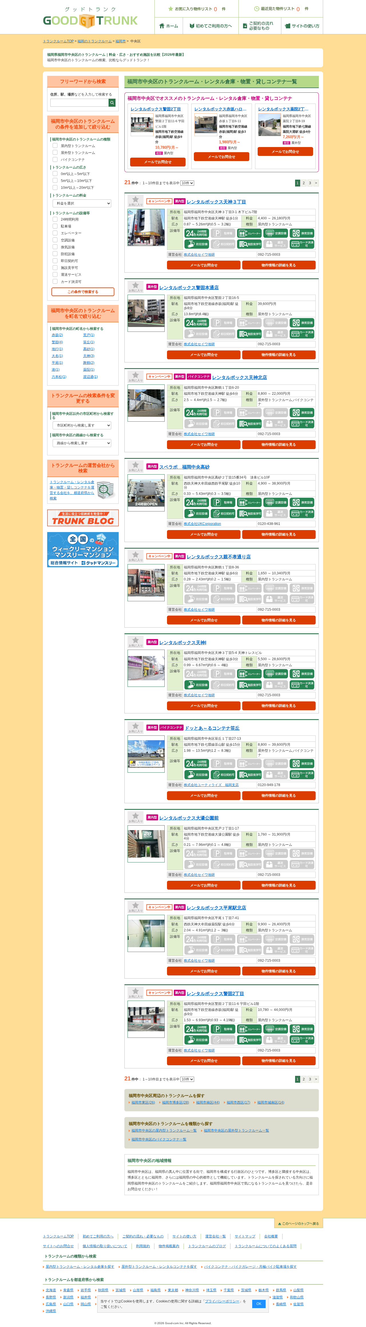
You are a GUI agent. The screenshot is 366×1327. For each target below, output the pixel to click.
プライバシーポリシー (222, 1301)
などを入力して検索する (81, 94)
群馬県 (281, 1290)
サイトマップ (245, 1236)
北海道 (51, 1290)
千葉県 (229, 1290)
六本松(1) (59, 377)
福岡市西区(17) (238, 1102)
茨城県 (246, 1290)
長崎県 (281, 1304)
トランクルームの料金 (69, 195)
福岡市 (121, 41)
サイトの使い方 (184, 1236)
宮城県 (121, 1290)
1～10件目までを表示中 (161, 183)
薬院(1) (88, 370)
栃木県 (263, 1290)
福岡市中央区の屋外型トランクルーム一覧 (236, 1130)
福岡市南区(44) (208, 1102)
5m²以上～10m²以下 (76, 181)
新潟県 (68, 1297)
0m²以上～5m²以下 (75, 174)
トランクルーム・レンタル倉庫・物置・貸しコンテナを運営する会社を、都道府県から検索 (72, 490)
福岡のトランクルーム (94, 41)
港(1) (55, 370)
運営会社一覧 (215, 1236)
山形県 (138, 1290)
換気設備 (68, 247)
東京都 (173, 1290)
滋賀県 (277, 1297)
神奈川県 (192, 1290)
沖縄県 (51, 1311)
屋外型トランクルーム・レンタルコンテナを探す (159, 1267)
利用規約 (143, 1246)
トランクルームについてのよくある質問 (266, 1246)
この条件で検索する (82, 292)
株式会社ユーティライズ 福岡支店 (211, 785)
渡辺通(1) (90, 377)
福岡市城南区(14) (270, 1102)
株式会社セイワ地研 (199, 255)
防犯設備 (68, 254)
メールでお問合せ (158, 162)
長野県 (51, 1297)
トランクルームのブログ (207, 1246)
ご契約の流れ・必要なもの (143, 1236)
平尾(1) (57, 363)
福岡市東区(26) (143, 1102)
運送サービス (71, 275)
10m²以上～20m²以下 (77, 188)
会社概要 (271, 1236)
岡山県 (86, 1304)
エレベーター (71, 233)
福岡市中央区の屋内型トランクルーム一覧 (164, 1130)
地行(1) (57, 349)
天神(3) (88, 356)
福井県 (86, 1297)
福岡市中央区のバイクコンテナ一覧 (159, 1139)
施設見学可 (69, 268)
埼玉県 (211, 1290)
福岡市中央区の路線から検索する (78, 435)
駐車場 (66, 226)
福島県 (155, 1290)
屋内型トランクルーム (78, 146)
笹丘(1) (88, 342)
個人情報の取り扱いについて (105, 1246)
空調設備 (68, 240)
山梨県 (298, 1290)
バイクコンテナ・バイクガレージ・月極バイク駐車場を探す (250, 1267)
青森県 (68, 1290)
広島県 (51, 1304)
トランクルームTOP (58, 41)
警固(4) (57, 342)
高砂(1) (88, 349)
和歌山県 (297, 1297)
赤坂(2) (57, 335)
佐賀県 (298, 1304)
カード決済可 (71, 282)
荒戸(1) (88, 335)
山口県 (68, 1304)
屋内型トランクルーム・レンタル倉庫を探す (80, 1267)
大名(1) (57, 356)
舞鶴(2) (88, 363)
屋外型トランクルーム (78, 153)
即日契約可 (69, 261)
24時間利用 (70, 219)
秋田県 (103, 1290)
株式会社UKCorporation (202, 524)
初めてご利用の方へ (98, 1236)
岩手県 (86, 1290)
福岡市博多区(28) (175, 1102)
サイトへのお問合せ (58, 1246)
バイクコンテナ (73, 160)
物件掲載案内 (169, 1246)
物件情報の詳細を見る (279, 265)
